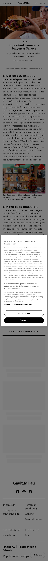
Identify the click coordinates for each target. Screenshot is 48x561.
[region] (24, 280)
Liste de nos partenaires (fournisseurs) (19, 304)
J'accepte (23, 320)
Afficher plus (24, 313)
